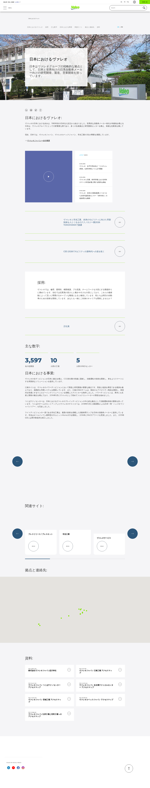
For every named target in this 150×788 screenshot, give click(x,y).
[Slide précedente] (17, 461)
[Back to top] (129, 768)
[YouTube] (13, 769)
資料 (98, 27)
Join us (144, 2)
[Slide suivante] (132, 461)
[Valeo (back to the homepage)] (75, 8)
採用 (46, 27)
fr (124, 2)
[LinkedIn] (8, 769)
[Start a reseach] (144, 7)
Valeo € (11, 2)
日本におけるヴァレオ (35, 27)
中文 (128, 2)
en (121, 2)
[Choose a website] (134, 2)
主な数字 (54, 27)
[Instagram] (23, 769)
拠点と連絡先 (89, 27)
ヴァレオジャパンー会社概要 (38, 141)
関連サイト (78, 27)
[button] (82, 613)
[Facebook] (18, 769)
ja (118, 27)
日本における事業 (66, 27)
